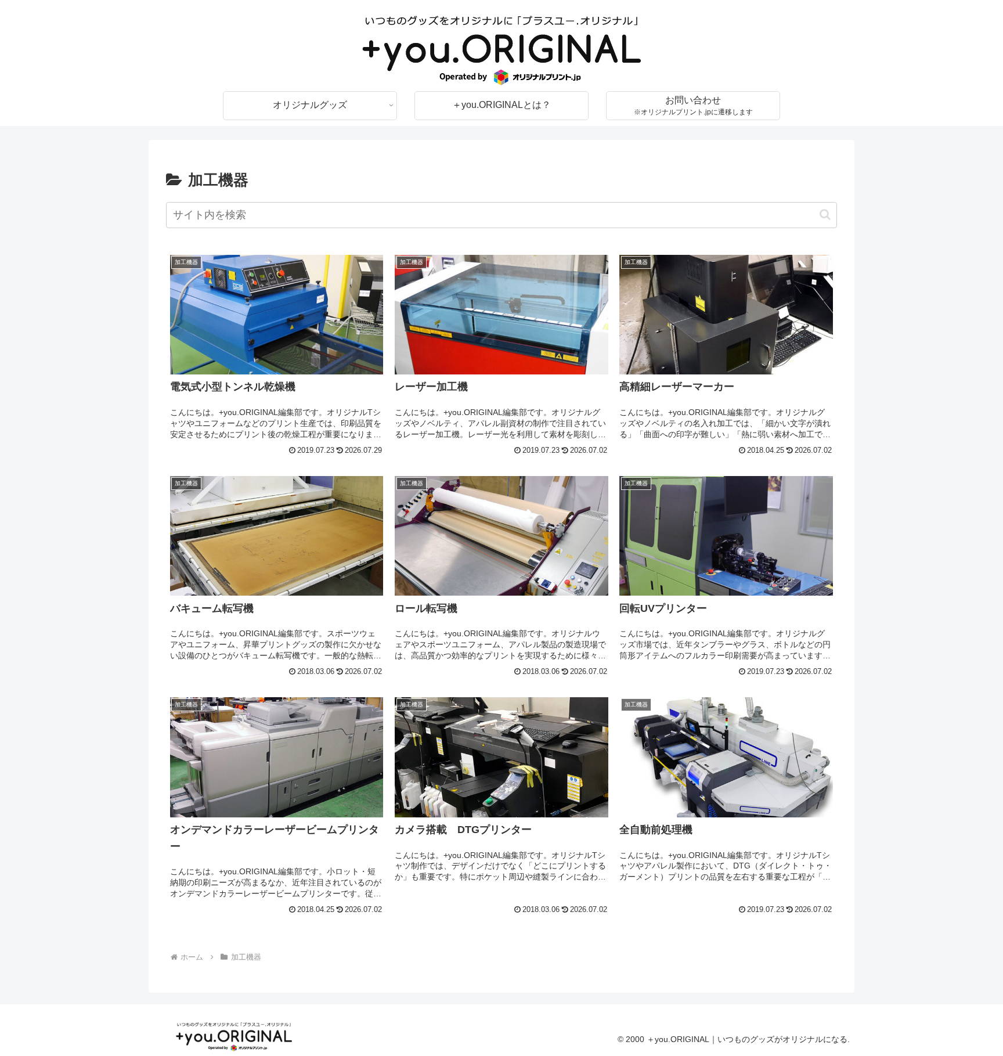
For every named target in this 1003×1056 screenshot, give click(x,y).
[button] (825, 214)
